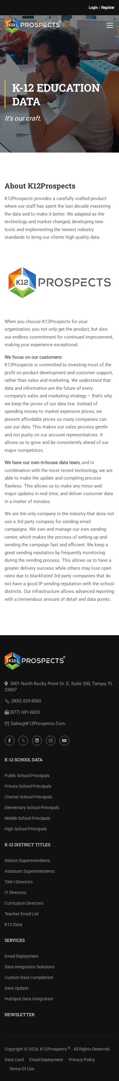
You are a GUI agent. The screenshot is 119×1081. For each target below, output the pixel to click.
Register (107, 7)
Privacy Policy (82, 1059)
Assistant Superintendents (30, 871)
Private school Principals (28, 786)
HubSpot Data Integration (29, 998)
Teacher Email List (22, 913)
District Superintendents (27, 860)
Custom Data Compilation (29, 977)
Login (93, 7)
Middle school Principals (27, 818)
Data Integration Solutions (29, 966)
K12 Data (13, 924)
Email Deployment (21, 956)
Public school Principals (27, 775)
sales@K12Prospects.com (38, 723)
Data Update (16, 988)
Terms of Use (21, 1068)
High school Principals (26, 828)
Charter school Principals (28, 796)
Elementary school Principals (32, 807)
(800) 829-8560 (26, 701)
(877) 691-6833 (25, 712)
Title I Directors (19, 881)
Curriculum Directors (24, 903)
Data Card (14, 1059)
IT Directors (15, 892)
